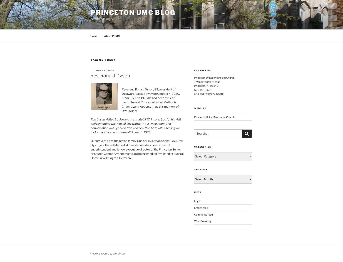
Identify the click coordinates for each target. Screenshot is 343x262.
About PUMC (112, 36)
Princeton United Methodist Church (214, 117)
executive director (138, 149)
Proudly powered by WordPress (108, 253)
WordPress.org (202, 221)
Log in (197, 201)
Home (93, 36)
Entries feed (201, 207)
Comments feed (203, 214)
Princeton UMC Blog (133, 12)
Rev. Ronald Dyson (110, 75)
